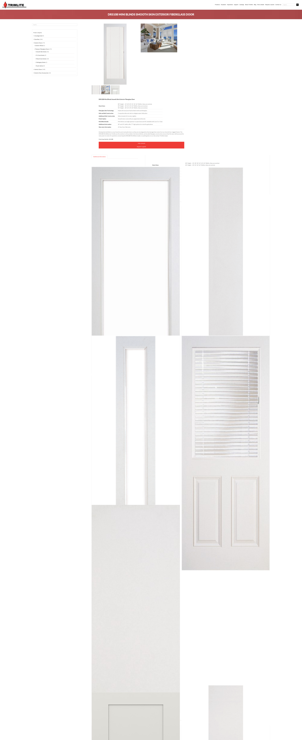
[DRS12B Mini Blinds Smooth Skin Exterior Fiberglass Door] (226, 453)
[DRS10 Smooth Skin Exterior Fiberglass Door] (136, 284)
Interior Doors (38, 69)
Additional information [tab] (99, 156)
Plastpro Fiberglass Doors (42, 49)
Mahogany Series (40, 62)
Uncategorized (38, 35)
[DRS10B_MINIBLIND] (115, 54)
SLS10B (111, 139)
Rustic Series (39, 66)
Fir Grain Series (40, 55)
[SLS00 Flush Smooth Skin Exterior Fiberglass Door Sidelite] (226, 284)
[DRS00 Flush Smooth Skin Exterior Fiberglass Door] (136, 622)
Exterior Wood (39, 45)
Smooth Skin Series (41, 51)
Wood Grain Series (41, 58)
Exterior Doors (38, 43)
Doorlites (36, 39)
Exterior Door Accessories (41, 73)
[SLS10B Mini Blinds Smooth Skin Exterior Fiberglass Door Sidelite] (136, 453)
